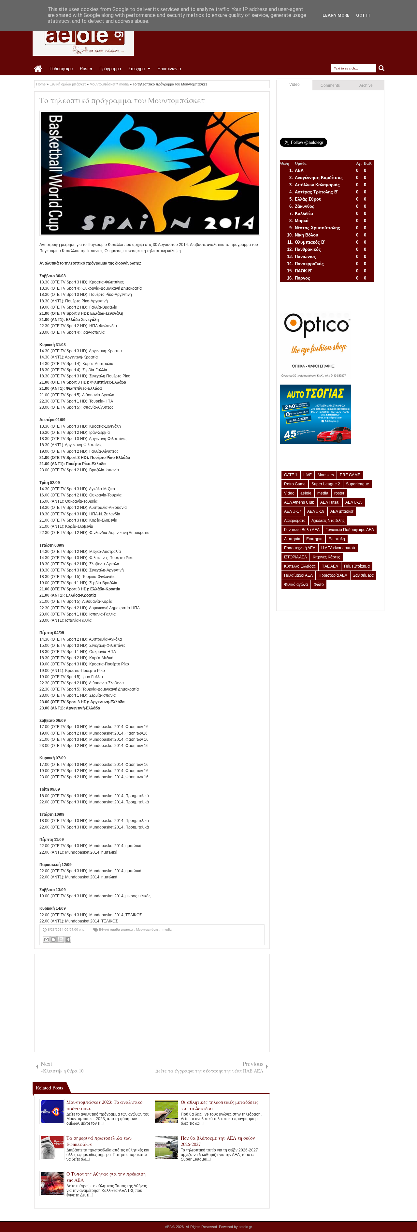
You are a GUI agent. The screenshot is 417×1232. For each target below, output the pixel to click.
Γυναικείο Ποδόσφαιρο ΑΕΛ (349, 529)
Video (294, 84)
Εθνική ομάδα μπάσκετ (116, 929)
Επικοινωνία (169, 68)
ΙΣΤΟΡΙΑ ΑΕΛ (295, 557)
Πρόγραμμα (110, 68)
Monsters (326, 475)
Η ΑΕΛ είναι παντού (338, 548)
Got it (363, 15)
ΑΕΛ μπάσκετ (341, 511)
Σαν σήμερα (363, 575)
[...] (101, 1123)
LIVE (307, 475)
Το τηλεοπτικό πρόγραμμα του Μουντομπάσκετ (122, 100)
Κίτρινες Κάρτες (326, 557)
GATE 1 (290, 475)
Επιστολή (336, 539)
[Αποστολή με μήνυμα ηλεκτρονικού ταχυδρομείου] (46, 939)
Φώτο (319, 584)
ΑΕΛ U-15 (354, 502)
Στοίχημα (136, 68)
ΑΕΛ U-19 (315, 511)
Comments (330, 85)
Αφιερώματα (295, 520)
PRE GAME (350, 475)
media (167, 929)
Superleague (357, 484)
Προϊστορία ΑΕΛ (333, 575)
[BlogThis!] (53, 939)
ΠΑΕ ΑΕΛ (330, 566)
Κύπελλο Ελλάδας (300, 566)
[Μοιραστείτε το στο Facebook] (68, 939)
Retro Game (295, 484)
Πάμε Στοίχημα (357, 566)
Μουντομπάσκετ (148, 929)
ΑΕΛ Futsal (329, 502)
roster (339, 493)
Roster (86, 68)
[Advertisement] (152, 1003)
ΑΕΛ (168, 1227)
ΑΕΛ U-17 (292, 511)
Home (38, 68)
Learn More (336, 15)
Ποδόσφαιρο (61, 68)
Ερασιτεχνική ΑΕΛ (299, 548)
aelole (305, 493)
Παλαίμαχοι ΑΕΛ (298, 575)
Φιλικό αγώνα (296, 584)
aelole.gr (245, 1227)
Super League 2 (325, 484)
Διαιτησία (292, 539)
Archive (366, 85)
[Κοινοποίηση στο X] (60, 939)
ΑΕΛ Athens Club (299, 502)
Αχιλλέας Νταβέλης (328, 520)
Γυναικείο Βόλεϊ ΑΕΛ (302, 529)
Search (381, 68)
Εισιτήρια (314, 539)
